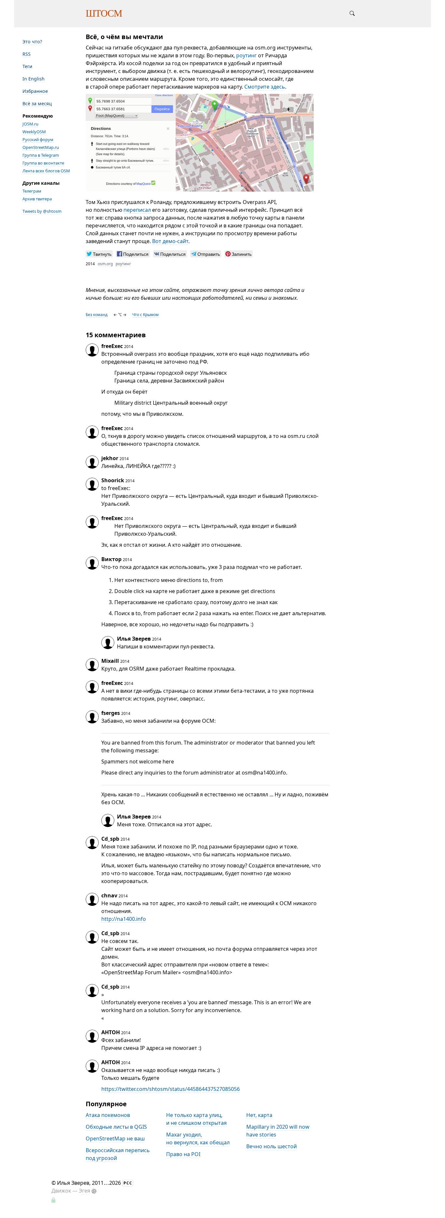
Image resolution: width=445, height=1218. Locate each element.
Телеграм (31, 191)
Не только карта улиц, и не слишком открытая (196, 1118)
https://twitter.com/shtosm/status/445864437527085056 (170, 1089)
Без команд (97, 314)
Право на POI (183, 1154)
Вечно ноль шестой (271, 1146)
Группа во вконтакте (43, 163)
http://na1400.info (123, 918)
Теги (27, 66)
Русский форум (37, 139)
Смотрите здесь (264, 86)
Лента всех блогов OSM (46, 171)
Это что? (32, 41)
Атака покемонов (108, 1115)
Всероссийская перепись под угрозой (118, 1154)
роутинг (246, 55)
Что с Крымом (145, 314)
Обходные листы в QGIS (116, 1126)
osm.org (105, 264)
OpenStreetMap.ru (40, 147)
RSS (26, 54)
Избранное (35, 91)
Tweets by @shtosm (42, 211)
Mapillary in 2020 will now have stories (277, 1130)
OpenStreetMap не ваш (115, 1138)
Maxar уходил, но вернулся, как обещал (198, 1138)
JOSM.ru (30, 124)
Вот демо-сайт (170, 241)
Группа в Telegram (40, 155)
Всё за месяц (37, 103)
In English (33, 79)
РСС (127, 1183)
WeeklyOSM (34, 132)
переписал (137, 209)
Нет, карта (259, 1115)
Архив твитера (37, 199)
